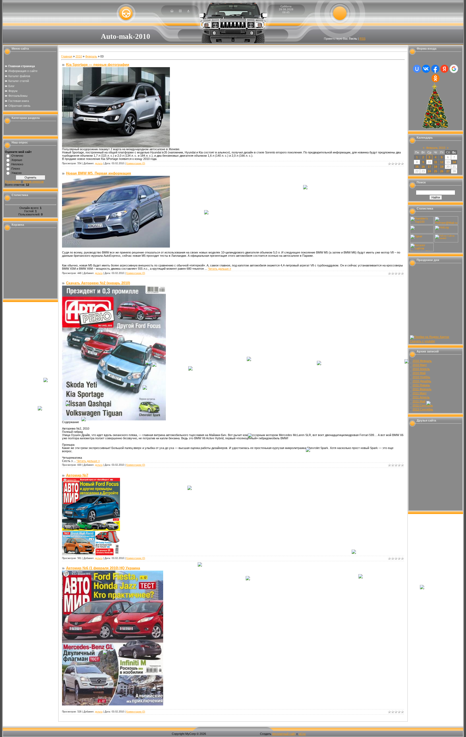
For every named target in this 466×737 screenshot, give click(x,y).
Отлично (17, 155)
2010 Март (420, 364)
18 (435, 166)
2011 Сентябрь (423, 405)
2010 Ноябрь (421, 377)
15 (417, 166)
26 (441, 171)
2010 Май (419, 373)
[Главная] (171, 11)
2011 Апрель (421, 397)
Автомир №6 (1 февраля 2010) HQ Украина (103, 568)
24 (429, 171)
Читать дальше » (219, 268)
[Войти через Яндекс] (444, 69)
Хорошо (16, 160)
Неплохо (17, 164)
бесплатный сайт (284, 733)
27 (448, 171)
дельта (98, 163)
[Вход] (188, 11)
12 (441, 162)
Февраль (91, 56)
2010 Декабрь (422, 381)
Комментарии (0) (135, 163)
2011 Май (419, 401)
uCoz (302, 733)
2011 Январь (421, 385)
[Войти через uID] (417, 69)
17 (429, 166)
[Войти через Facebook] (435, 69)
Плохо (15, 168)
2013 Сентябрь (423, 409)
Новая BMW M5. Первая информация (98, 173)
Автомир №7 (77, 475)
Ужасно (16, 172)
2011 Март (420, 393)
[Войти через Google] (454, 68)
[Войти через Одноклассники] (435, 78)
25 (435, 171)
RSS (362, 38)
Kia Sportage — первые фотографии (97, 65)
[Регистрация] (180, 11)
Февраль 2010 (435, 147)
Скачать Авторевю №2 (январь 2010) (98, 283)
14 (454, 162)
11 (435, 162)
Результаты (13, 181)
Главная (66, 56)
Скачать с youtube (422, 341)
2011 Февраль (422, 389)
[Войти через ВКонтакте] (426, 69)
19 (441, 166)
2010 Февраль (422, 360)
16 (423, 166)
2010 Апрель (421, 369)
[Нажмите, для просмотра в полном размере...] (116, 146)
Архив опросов (33, 181)
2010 (79, 56)
